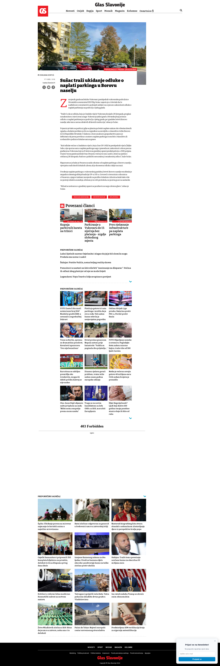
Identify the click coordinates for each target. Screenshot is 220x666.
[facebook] (53, 87)
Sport (99, 11)
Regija (90, 11)
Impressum (106, 653)
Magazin (120, 11)
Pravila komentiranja (136, 653)
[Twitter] (44, 87)
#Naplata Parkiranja (81, 197)
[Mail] (48, 87)
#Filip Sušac (114, 197)
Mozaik (108, 11)
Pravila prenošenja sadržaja (120, 653)
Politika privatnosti (83, 653)
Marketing (73, 653)
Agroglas (147, 653)
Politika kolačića (96, 653)
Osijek (80, 11)
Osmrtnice (145, 11)
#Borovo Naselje (99, 197)
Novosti (70, 11)
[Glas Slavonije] (43, 15)
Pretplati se (197, 659)
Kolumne (132, 11)
